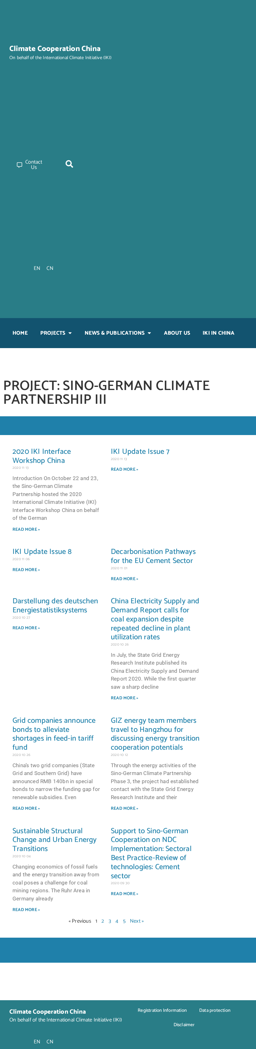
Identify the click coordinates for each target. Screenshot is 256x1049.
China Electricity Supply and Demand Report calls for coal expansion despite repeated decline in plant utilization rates (155, 619)
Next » (137, 921)
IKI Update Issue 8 (42, 552)
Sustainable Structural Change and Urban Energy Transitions (54, 840)
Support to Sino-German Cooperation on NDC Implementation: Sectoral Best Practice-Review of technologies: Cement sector (151, 853)
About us (177, 333)
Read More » (26, 529)
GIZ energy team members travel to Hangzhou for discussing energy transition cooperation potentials (155, 734)
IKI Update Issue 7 (140, 452)
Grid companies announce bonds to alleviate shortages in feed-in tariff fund (54, 734)
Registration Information (162, 1010)
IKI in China (218, 333)
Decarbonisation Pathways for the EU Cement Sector (153, 556)
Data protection (214, 1010)
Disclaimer (184, 1025)
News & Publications (115, 333)
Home (20, 333)
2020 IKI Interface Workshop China (41, 456)
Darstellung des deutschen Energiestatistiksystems (55, 605)
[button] (69, 164)
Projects (53, 333)
